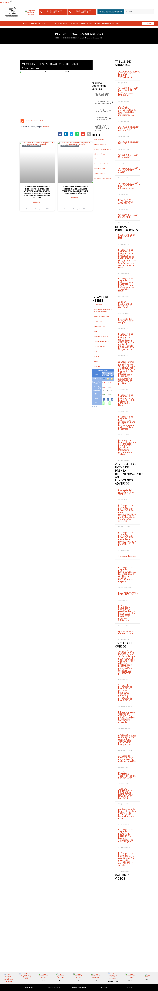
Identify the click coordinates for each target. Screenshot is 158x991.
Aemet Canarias (99, 139)
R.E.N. (95, 351)
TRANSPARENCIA (106, 23)
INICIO (25, 23)
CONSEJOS (74, 23)
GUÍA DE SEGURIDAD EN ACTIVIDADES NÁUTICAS (125, 305)
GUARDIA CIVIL (98, 322)
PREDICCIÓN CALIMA (100, 169)
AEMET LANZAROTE (100, 144)
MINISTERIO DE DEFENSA (101, 317)
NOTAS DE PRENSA (34, 23)
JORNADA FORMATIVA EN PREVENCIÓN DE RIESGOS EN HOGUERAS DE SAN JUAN (125, 794)
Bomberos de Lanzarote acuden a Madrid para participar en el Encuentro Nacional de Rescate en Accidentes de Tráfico (127, 447)
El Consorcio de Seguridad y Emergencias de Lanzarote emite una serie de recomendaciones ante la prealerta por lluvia (127, 538)
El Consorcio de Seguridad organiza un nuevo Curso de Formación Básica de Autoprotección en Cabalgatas (125, 835)
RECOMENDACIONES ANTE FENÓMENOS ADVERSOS (129, 479)
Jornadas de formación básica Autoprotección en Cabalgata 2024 (126, 758)
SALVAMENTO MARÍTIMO (101, 336)
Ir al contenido (4, 2)
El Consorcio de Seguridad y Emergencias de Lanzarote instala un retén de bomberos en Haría (126, 400)
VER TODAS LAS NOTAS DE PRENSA (125, 467)
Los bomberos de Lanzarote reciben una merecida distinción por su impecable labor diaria (127, 814)
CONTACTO (115, 23)
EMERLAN (97, 356)
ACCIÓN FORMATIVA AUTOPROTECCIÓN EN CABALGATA (127, 775)
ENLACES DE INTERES (48, 23)
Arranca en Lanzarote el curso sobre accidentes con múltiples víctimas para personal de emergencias (127, 739)
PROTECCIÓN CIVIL (99, 346)
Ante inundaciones (127, 556)
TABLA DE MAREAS (99, 174)
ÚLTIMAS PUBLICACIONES (126, 228)
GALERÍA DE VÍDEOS (123, 877)
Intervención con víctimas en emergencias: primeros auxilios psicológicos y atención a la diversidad (126, 717)
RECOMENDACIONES (63, 23)
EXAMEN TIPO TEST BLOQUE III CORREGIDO (126, 202)
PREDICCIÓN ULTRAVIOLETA (102, 179)
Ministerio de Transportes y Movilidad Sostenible (103, 311)
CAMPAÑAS (97, 23)
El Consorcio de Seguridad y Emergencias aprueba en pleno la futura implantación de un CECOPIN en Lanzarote (126, 422)
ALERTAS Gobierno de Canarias (99, 86)
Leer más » (37, 202)
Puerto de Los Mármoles (101, 164)
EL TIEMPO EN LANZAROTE (102, 149)
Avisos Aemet (98, 159)
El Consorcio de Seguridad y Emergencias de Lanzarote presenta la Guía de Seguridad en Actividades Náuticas (126, 284)
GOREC (96, 361)
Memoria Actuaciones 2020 (34, 121)
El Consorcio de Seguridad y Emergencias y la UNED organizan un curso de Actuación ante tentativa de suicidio (126, 859)
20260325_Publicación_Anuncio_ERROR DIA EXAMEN (137, 216)
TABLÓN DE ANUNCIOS (123, 63)
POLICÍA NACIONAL (99, 327)
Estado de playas (99, 154)
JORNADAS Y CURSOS (85, 23)
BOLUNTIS (97, 366)
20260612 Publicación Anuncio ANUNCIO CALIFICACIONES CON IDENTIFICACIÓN (127, 111)
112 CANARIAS (98, 305)
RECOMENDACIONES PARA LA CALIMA (128, 593)
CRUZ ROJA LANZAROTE (101, 341)
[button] (60, 134)
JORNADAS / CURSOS (123, 645)
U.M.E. (95, 331)
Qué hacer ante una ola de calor (126, 632)
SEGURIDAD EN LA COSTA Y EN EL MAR (126, 236)
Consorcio (45, 127)
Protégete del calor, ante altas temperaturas (126, 320)
